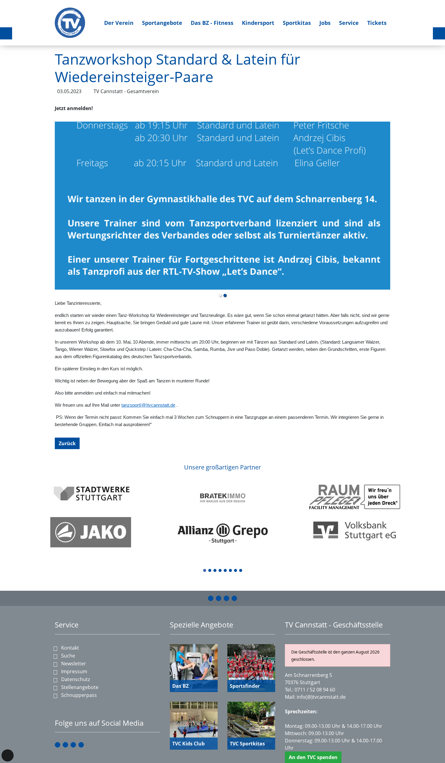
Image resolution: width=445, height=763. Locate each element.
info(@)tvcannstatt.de (321, 697)
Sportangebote (162, 22)
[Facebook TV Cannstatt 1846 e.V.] (210, 598)
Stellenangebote (79, 687)
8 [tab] (241, 571)
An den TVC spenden (313, 757)
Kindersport (258, 22)
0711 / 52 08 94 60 (315, 689)
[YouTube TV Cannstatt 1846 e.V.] (226, 598)
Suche (68, 655)
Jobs (325, 22)
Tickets (377, 22)
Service (349, 22)
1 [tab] (205, 571)
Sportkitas (297, 22)
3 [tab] (215, 571)
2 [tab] (210, 571)
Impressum (74, 671)
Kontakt (70, 647)
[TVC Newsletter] (234, 598)
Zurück (67, 443)
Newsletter (73, 663)
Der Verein (119, 22)
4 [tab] (220, 571)
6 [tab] (230, 571)
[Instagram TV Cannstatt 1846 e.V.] (218, 598)
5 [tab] (225, 571)
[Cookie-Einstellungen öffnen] (8, 755)
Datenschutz (75, 679)
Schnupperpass (79, 695)
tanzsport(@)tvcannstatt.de (148, 405)
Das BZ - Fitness (212, 22)
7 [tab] (236, 571)
